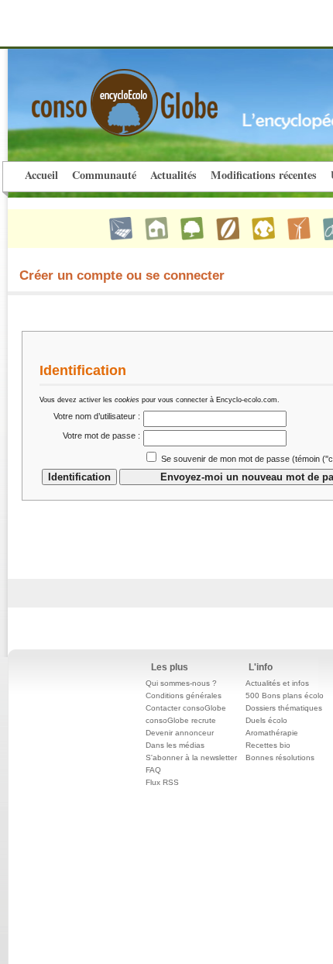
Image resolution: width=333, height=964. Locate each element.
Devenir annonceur (180, 732)
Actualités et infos (277, 683)
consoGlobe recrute (181, 720)
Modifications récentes (264, 175)
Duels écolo (266, 720)
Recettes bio (267, 745)
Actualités (173, 175)
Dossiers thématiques (283, 708)
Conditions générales (183, 695)
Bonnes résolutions (279, 757)
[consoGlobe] (88, 94)
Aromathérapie (271, 732)
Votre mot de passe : (101, 435)
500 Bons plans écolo (284, 695)
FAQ (153, 770)
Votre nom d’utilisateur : (96, 416)
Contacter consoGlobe (186, 708)
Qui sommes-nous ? (181, 683)
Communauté (104, 175)
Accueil (41, 175)
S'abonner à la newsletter (191, 757)
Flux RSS (162, 782)
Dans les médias (175, 745)
